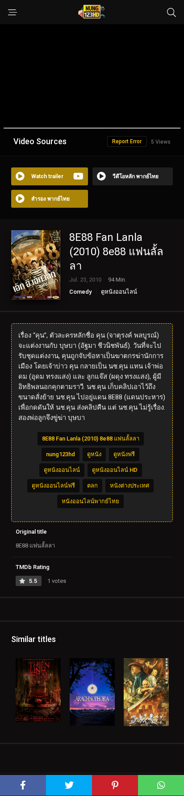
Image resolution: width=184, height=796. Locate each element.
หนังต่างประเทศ (129, 485)
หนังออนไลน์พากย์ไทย (90, 501)
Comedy (80, 292)
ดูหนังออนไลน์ (119, 292)
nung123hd (60, 454)
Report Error (127, 141)
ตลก (92, 485)
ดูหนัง (94, 454)
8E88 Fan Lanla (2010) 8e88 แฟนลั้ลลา (90, 438)
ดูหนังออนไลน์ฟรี (53, 485)
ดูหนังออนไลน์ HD (115, 469)
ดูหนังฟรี (124, 454)
